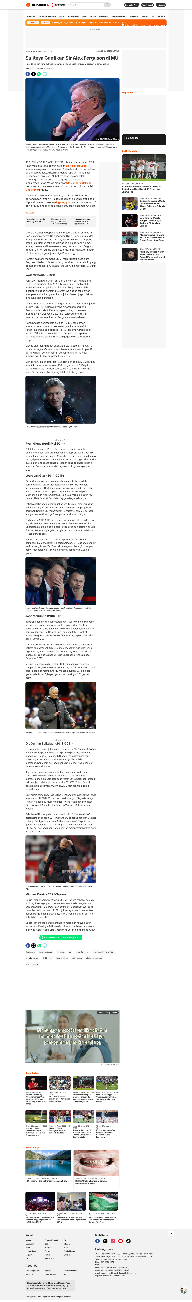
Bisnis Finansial (119, 16)
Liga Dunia (92, 22)
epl (70, 952)
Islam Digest (69, 1244)
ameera (31, 16)
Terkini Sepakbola (130, 151)
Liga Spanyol (80, 22)
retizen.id (161, 5)
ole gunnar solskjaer (94, 958)
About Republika (32, 1270)
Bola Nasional (105, 22)
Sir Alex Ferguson (76, 165)
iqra (84, 16)
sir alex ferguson (81, 952)
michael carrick (32, 964)
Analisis (48, 1247)
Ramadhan (49, 1258)
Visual (47, 1255)
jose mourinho (62, 958)
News (27, 1247)
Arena (115, 22)
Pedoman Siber (70, 1270)
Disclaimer (29, 1274)
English (67, 1255)
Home (27, 51)
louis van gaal (77, 958)
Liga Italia (68, 22)
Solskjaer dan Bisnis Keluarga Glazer (36, 220)
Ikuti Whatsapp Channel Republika (62, 937)
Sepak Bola (36, 51)
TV (153, 16)
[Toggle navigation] (28, 5)
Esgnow (28, 1255)
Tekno (47, 1251)
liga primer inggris (46, 952)
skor (61, 16)
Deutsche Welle (131, 5)
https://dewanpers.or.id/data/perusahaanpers (46, 1288)
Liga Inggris (57, 22)
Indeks (161, 16)
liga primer (61, 952)
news (92, 16)
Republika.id (147, 5)
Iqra (46, 1244)
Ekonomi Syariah (47, 16)
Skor (66, 1240)
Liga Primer (32, 189)
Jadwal (45, 22)
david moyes (47, 958)
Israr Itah (50, 68)
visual (145, 16)
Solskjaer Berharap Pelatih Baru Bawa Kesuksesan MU (82, 221)
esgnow (134, 16)
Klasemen (32, 22)
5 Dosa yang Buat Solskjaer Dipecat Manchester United (59, 221)
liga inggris (30, 952)
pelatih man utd (32, 958)
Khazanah (29, 1244)
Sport (66, 1247)
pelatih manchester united (103, 952)
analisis (103, 16)
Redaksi (48, 1270)
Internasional (30, 1251)
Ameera (28, 1240)
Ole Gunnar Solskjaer (78, 182)
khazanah (73, 16)
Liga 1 (123, 22)
